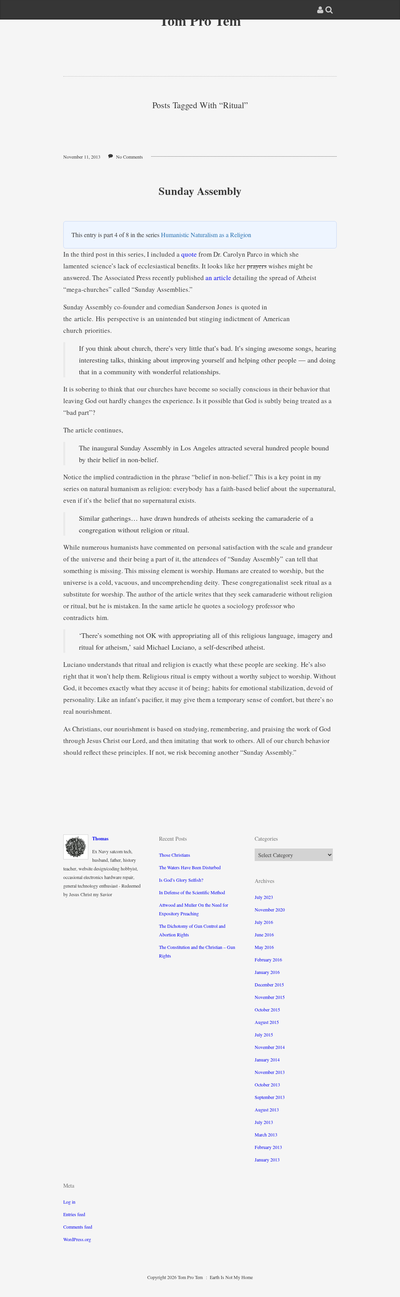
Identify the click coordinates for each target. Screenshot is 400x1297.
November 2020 (270, 909)
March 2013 (266, 1134)
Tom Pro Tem (200, 20)
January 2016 (267, 972)
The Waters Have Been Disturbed (190, 867)
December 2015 (269, 984)
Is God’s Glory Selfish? (181, 880)
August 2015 (267, 1022)
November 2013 (270, 1072)
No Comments (129, 157)
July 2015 (264, 1034)
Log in (69, 1202)
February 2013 (268, 1147)
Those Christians (174, 855)
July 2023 (264, 897)
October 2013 (267, 1084)
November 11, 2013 (81, 157)
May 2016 (264, 947)
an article (218, 277)
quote (189, 254)
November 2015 (270, 997)
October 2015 (267, 1009)
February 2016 (268, 959)
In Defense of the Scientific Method (192, 892)
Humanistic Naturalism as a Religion (206, 234)
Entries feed (74, 1214)
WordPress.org (77, 1239)
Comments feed (77, 1227)
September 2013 (270, 1097)
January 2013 (267, 1159)
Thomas (100, 838)
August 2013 (267, 1109)
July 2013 (264, 1122)
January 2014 (267, 1059)
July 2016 (264, 922)
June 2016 (264, 934)
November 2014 (270, 1047)
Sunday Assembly (200, 191)
